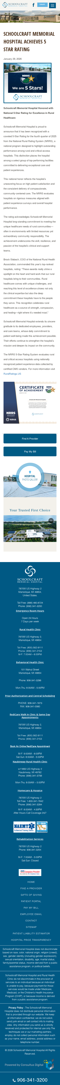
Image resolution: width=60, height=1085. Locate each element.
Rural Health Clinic (30, 629)
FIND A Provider (31, 888)
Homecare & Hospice (30, 790)
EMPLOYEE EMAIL (31, 913)
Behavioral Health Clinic (30, 662)
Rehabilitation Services (30, 839)
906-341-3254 (33, 849)
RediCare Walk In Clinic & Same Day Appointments (30, 716)
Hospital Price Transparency (31, 939)
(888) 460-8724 (35, 602)
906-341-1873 (35, 702)
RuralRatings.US (12, 373)
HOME (31, 881)
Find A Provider (30, 438)
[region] (30, 528)
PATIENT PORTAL (31, 901)
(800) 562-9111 (35, 647)
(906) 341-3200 (34, 605)
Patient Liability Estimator (31, 933)
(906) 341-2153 (33, 650)
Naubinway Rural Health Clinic (30, 761)
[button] (51, 520)
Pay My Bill (30, 451)
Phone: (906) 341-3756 (30, 775)
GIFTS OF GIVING (31, 894)
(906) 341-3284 (33, 804)
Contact (31, 920)
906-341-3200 (32, 1079)
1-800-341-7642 (34, 800)
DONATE (42, 4)
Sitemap (31, 926)
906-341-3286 (34, 680)
